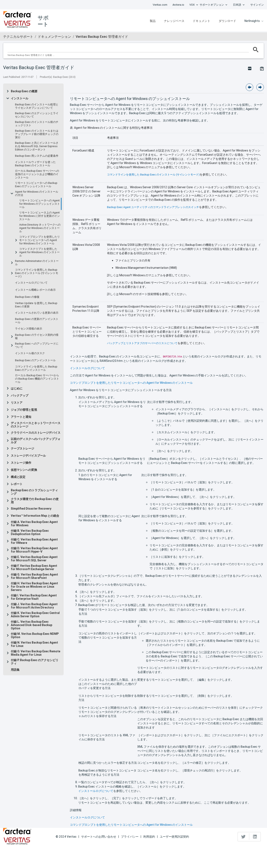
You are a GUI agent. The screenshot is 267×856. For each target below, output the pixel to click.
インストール (19, 98)
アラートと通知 (21, 416)
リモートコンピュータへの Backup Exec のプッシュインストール (36, 184)
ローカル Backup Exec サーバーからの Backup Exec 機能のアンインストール (37, 379)
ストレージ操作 (21, 462)
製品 (153, 21)
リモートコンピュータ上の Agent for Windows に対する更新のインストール (39, 216)
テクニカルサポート (18, 36)
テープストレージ (22, 448)
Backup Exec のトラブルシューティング (34, 492)
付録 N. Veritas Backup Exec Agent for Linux (34, 644)
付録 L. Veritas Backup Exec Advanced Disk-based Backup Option (31, 625)
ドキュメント (201, 21)
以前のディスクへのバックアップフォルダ (35, 440)
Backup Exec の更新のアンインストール (36, 320)
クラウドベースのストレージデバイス (35, 432)
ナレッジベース (174, 21)
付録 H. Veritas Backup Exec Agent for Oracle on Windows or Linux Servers (34, 587)
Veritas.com (160, 4)
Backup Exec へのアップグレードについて (36, 345)
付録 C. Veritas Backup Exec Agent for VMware (34, 541)
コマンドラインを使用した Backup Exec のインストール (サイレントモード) (36, 273)
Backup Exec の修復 (27, 297)
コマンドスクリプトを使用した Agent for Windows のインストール (39, 252)
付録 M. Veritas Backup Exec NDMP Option (35, 635)
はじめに (17, 388)
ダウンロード (227, 21)
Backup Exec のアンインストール (35, 360)
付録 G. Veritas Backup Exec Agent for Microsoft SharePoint (34, 576)
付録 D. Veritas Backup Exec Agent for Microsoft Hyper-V (34, 550)
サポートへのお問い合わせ (98, 836)
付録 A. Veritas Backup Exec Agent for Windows (34, 523)
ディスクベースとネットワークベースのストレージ (35, 424)
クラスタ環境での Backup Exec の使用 (35, 500)
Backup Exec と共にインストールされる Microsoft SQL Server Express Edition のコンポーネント (36, 146)
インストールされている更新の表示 (36, 312)
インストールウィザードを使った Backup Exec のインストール (35, 163)
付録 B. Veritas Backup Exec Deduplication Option (30, 532)
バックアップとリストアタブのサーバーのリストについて (142, 343)
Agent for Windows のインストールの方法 (36, 193)
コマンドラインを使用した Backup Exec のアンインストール (36, 368)
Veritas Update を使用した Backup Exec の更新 (36, 305)
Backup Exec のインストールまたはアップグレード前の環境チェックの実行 (36, 134)
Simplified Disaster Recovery (31, 508)
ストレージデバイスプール (28, 455)
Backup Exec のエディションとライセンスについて (36, 115)
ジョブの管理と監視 (24, 409)
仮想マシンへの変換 (24, 469)
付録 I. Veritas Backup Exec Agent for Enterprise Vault (34, 597)
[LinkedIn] (255, 836)
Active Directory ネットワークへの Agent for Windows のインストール (39, 228)
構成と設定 (18, 477)
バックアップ (19, 395)
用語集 (15, 669)
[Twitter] (243, 836)
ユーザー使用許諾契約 (174, 836)
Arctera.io (178, 4)
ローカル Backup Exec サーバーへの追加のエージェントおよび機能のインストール (37, 174)
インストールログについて (31, 282)
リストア (17, 402)
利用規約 (149, 836)
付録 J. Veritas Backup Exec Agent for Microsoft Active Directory (34, 605)
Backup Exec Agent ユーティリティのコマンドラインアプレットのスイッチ (153, 207)
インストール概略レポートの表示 (35, 290)
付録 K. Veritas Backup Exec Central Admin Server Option (35, 614)
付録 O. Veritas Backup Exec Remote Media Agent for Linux (35, 653)
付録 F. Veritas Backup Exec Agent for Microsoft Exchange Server (34, 567)
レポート (17, 484)
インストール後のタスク (30, 353)
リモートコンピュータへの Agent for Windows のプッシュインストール (39, 204)
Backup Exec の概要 (24, 91)
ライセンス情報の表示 (28, 328)
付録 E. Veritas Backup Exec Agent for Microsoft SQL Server (34, 558)
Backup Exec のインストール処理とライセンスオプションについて (36, 106)
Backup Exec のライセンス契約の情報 (36, 336)
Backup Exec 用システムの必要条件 (36, 156)
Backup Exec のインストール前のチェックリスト (36, 123)
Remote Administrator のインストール (37, 262)
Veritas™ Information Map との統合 (35, 515)
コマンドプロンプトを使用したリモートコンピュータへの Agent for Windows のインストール (39, 240)
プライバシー (130, 836)
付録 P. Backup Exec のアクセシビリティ (34, 661)
